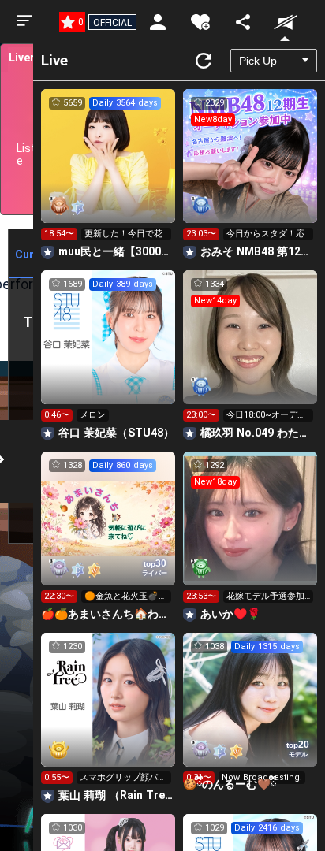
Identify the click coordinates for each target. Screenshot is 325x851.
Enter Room (108, 170)
